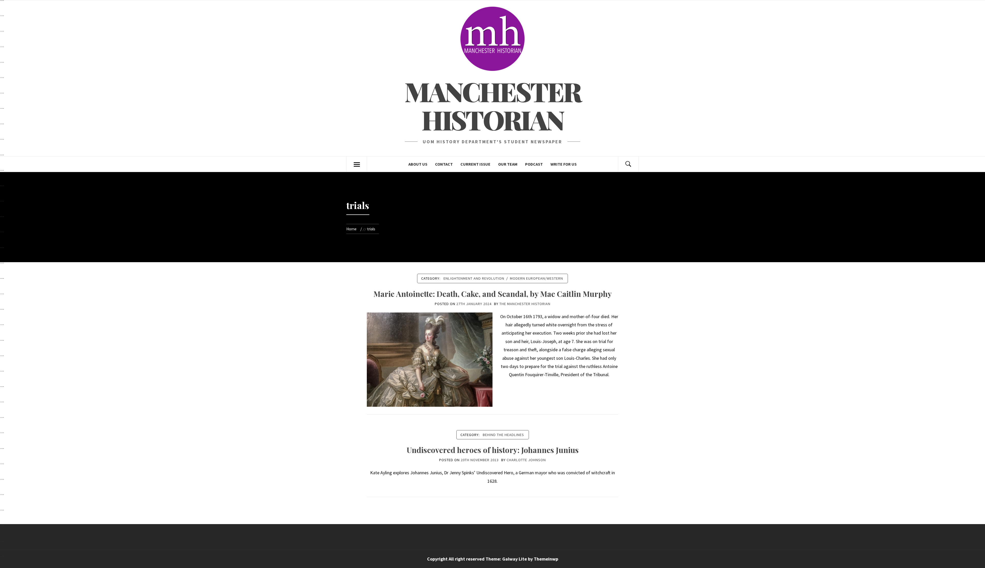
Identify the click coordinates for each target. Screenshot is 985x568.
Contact (444, 164)
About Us (417, 164)
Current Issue (475, 164)
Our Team (507, 164)
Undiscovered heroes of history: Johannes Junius (493, 450)
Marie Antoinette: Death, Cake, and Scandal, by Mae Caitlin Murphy (492, 294)
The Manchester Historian (524, 303)
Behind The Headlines (503, 434)
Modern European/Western (536, 278)
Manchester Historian (493, 105)
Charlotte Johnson (526, 460)
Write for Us (563, 164)
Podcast (534, 164)
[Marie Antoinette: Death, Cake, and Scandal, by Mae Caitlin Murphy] (430, 359)
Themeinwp (546, 559)
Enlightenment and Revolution (474, 278)
